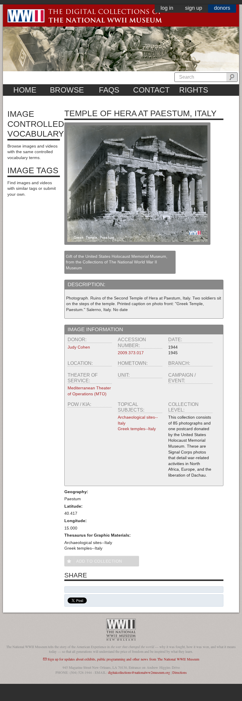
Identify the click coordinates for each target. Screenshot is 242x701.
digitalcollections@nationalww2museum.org (139, 672)
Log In (167, 8)
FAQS (109, 89)
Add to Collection (99, 561)
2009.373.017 (131, 352)
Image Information (95, 329)
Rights (193, 89)
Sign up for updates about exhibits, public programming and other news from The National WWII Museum (123, 659)
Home (24, 89)
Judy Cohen (79, 347)
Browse (67, 89)
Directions (179, 672)
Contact (151, 89)
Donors (222, 8)
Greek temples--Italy (137, 428)
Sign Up (193, 8)
